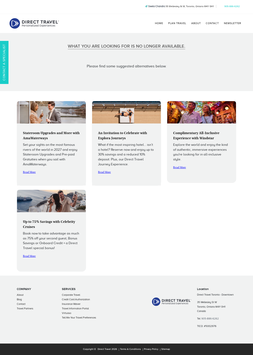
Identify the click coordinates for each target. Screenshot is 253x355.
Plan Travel (177, 23)
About (196, 23)
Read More (29, 172)
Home (159, 23)
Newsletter (232, 23)
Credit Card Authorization (76, 299)
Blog (19, 299)
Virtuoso (66, 313)
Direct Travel (104, 349)
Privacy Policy (151, 349)
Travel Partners (25, 308)
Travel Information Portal (75, 308)
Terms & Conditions (130, 349)
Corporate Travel (71, 294)
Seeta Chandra (156, 6)
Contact (212, 23)
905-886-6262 (232, 6)
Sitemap (165, 349)
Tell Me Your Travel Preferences (79, 317)
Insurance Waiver (71, 303)
